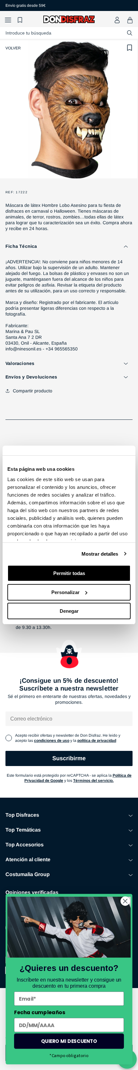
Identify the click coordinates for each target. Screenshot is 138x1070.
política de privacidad (96, 740)
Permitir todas (69, 573)
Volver (13, 48)
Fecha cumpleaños (39, 1012)
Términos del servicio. (93, 780)
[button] (8, 20)
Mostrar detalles (100, 554)
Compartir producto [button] (32, 390)
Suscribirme (69, 758)
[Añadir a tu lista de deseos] (129, 48)
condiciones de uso (51, 740)
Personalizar (65, 592)
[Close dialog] (125, 901)
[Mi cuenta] (117, 20)
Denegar (69, 611)
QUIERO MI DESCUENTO (69, 1041)
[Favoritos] (20, 20)
